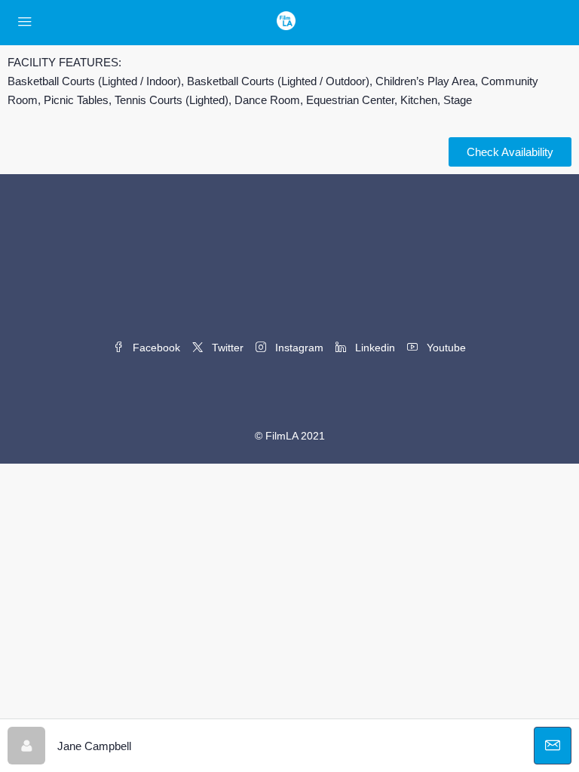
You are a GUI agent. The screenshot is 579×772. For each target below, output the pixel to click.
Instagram (297, 348)
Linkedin (373, 348)
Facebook (155, 348)
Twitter (226, 348)
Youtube (445, 348)
